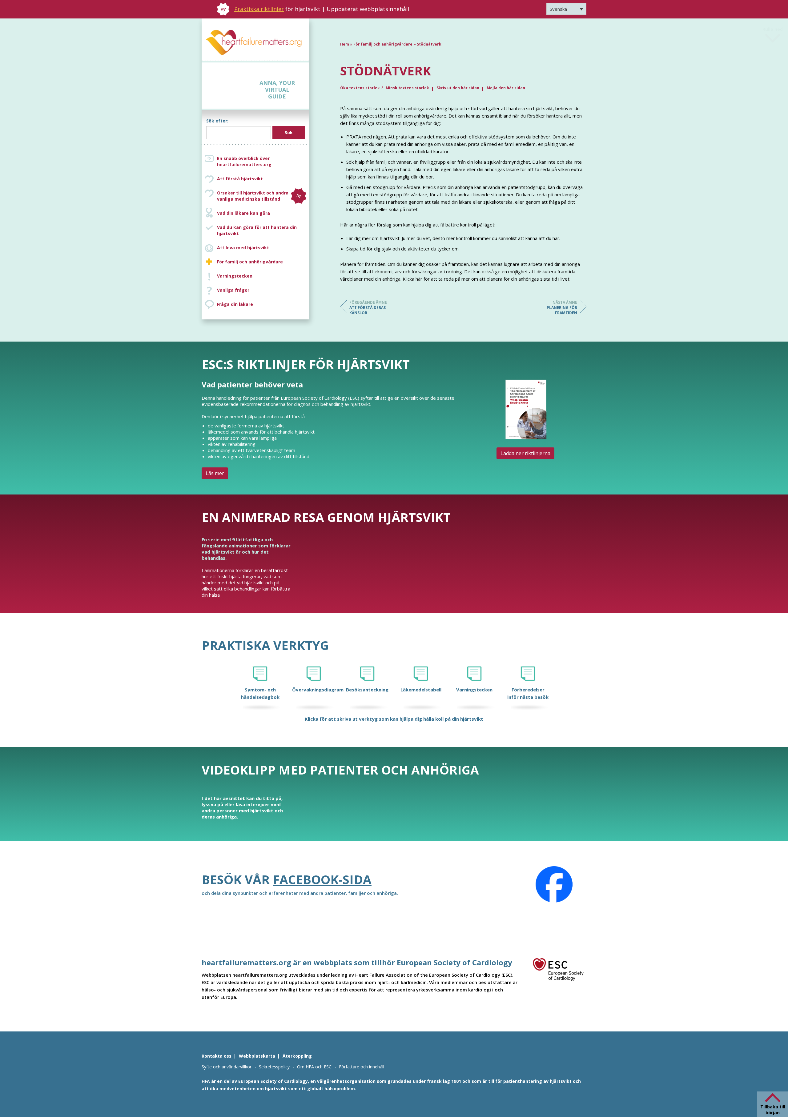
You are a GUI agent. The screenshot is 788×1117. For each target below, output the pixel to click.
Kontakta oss (216, 1056)
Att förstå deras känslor (368, 307)
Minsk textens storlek (407, 87)
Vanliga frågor (233, 290)
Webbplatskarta (257, 1056)
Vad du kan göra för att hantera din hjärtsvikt (257, 230)
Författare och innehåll (361, 1067)
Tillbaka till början (772, 1109)
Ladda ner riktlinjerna (525, 453)
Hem (344, 44)
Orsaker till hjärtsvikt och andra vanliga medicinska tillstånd (259, 196)
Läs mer (215, 473)
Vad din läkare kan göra (243, 213)
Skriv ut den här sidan (457, 87)
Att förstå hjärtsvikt (240, 179)
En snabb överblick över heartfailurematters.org (244, 161)
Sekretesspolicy (274, 1067)
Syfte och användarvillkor (226, 1067)
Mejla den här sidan (506, 87)
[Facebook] (554, 884)
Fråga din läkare (235, 304)
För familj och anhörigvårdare (250, 262)
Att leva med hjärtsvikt (243, 247)
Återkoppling (297, 1056)
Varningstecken (234, 276)
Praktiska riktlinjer (259, 9)
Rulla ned (772, 30)
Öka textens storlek (360, 87)
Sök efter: (217, 121)
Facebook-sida (322, 879)
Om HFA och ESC (314, 1067)
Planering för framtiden (562, 307)
